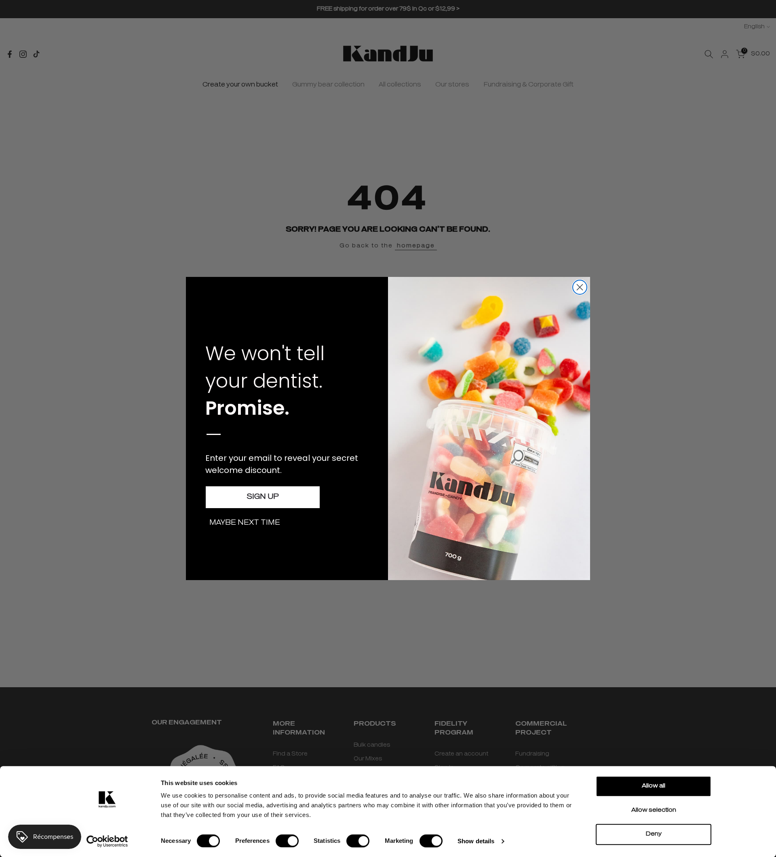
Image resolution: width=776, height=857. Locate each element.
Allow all (653, 786)
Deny (654, 834)
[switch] (287, 840)
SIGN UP (263, 497)
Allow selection (653, 810)
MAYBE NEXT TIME (244, 523)
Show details (476, 841)
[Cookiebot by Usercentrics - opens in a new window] (107, 841)
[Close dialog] (580, 287)
